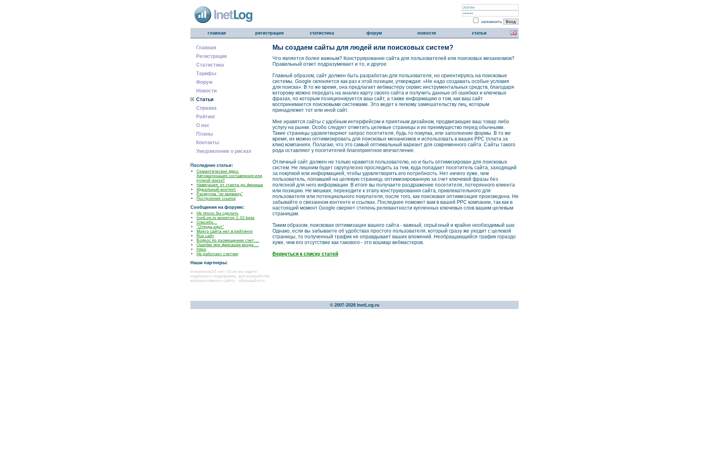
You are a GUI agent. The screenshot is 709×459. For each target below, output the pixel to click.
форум (374, 32)
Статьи (204, 99)
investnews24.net (207, 271)
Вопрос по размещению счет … (228, 240)
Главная (206, 48)
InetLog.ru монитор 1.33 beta (225, 217)
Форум (204, 82)
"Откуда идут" (210, 226)
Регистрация (211, 56)
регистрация (269, 32)
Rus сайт (205, 235)
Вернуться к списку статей (305, 254)
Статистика (210, 65)
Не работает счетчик (217, 253)
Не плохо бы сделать (217, 213)
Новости (206, 91)
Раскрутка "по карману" (220, 193)
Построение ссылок (216, 198)
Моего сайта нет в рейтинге (225, 231)
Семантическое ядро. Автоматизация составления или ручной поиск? (229, 175)
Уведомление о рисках (224, 151)
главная (217, 32)
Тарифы (206, 73)
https (201, 249)
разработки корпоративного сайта (230, 278)
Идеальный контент (216, 189)
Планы (204, 134)
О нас (203, 125)
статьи (479, 32)
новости (426, 32)
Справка (206, 108)
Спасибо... (207, 222)
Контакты (207, 142)
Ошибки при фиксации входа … (228, 244)
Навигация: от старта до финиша (230, 184)
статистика (322, 32)
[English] (513, 33)
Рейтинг (205, 117)
